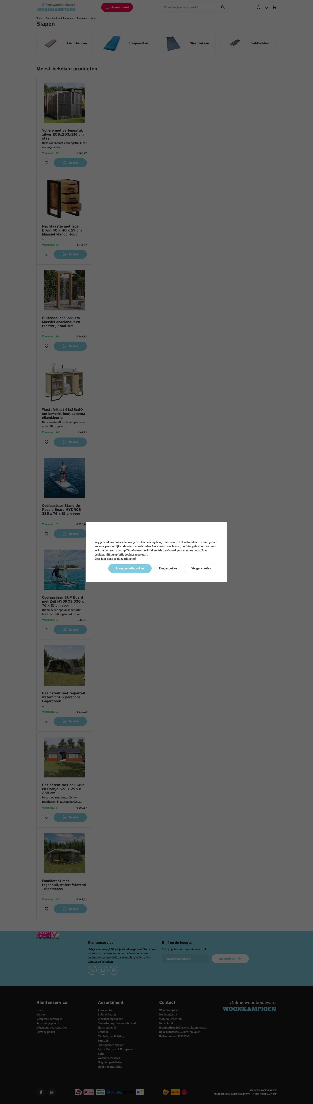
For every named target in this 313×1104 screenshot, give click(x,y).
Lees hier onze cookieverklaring (115, 559)
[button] (130, 568)
